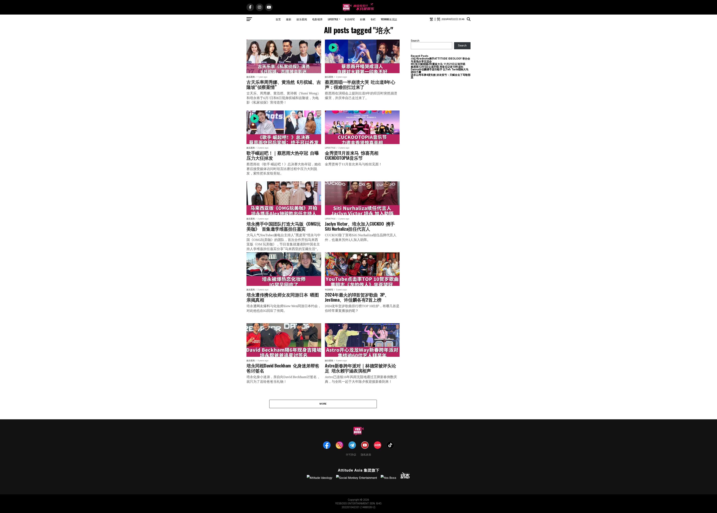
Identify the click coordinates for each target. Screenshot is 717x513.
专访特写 (349, 19)
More (322, 403)
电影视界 (317, 19)
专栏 (373, 19)
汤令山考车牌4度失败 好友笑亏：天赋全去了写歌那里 (441, 76)
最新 (288, 19)
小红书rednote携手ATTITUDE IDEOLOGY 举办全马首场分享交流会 (440, 60)
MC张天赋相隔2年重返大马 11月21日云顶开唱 (438, 64)
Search (415, 40)
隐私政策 (366, 454)
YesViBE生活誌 (389, 19)
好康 (362, 19)
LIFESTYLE (333, 19)
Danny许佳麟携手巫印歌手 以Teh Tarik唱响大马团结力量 (439, 71)
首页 (278, 19)
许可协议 (351, 454)
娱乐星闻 (302, 19)
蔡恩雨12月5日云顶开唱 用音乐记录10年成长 (437, 66)
